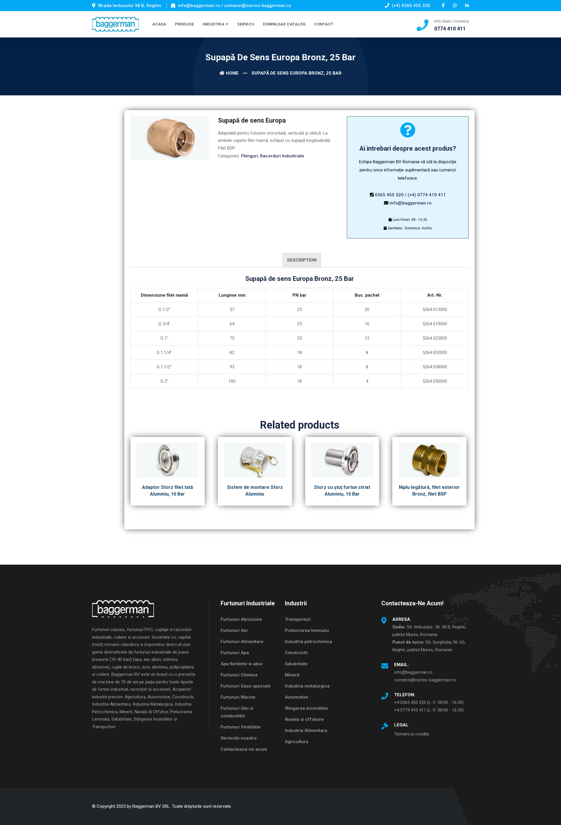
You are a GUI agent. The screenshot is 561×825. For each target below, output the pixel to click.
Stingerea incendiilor (306, 708)
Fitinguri (249, 156)
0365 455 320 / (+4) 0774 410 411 (410, 194)
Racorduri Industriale (282, 156)
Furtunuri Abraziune (241, 619)
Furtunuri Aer (234, 630)
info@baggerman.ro (410, 203)
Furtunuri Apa (235, 652)
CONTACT (323, 24)
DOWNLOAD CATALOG (284, 24)
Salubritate (296, 663)
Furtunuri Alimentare (242, 641)
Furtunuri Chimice (239, 675)
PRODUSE (184, 24)
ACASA (159, 24)
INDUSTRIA (213, 24)
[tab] (302, 260)
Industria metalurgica (307, 686)
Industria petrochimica (308, 641)
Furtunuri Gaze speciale (246, 686)
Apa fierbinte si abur (242, 663)
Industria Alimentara (306, 730)
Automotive (296, 697)
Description (301, 260)
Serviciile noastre (239, 738)
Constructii (296, 652)
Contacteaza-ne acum (244, 749)
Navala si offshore (304, 719)
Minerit (292, 675)
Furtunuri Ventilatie (241, 727)
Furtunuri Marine (238, 697)
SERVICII (245, 24)
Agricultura (296, 741)
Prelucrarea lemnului (307, 630)
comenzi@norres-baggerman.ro (425, 680)
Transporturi (298, 619)
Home (232, 73)
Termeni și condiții (411, 734)
